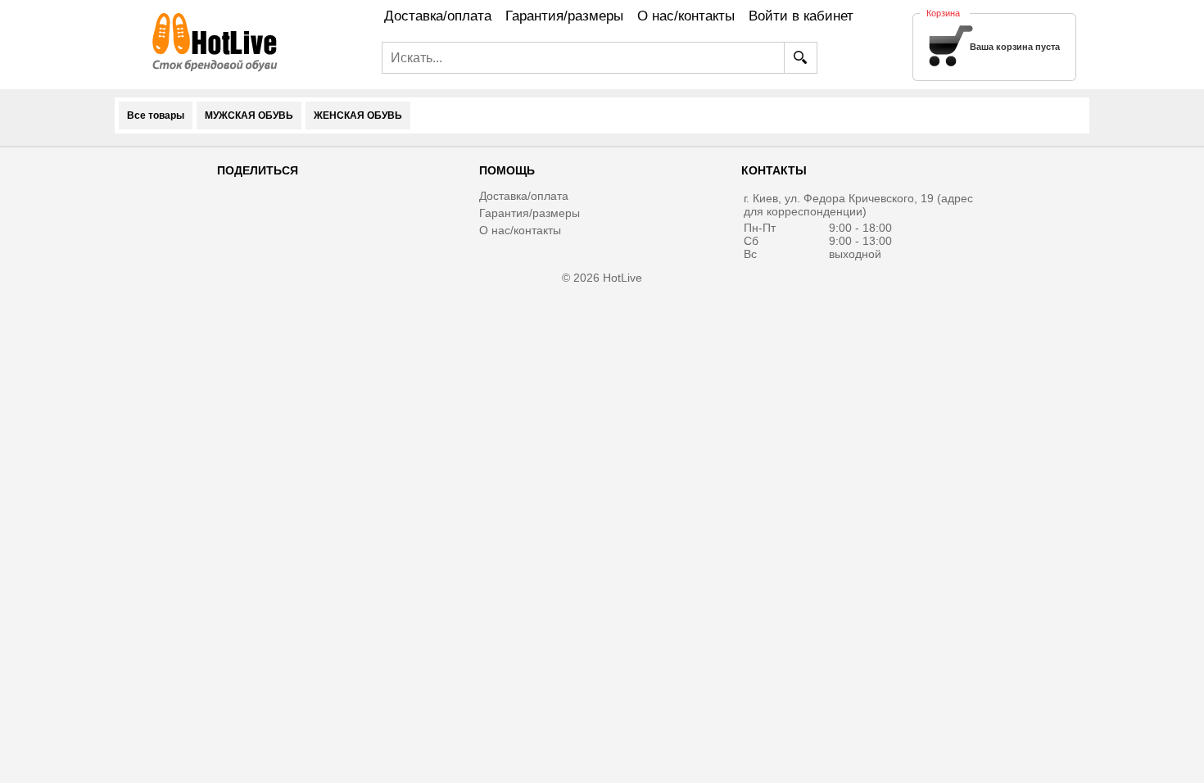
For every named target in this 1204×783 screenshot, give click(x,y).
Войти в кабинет (801, 16)
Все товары (155, 115)
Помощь (507, 170)
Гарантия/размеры (529, 213)
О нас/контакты (520, 230)
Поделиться (257, 170)
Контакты (774, 170)
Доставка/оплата (523, 195)
